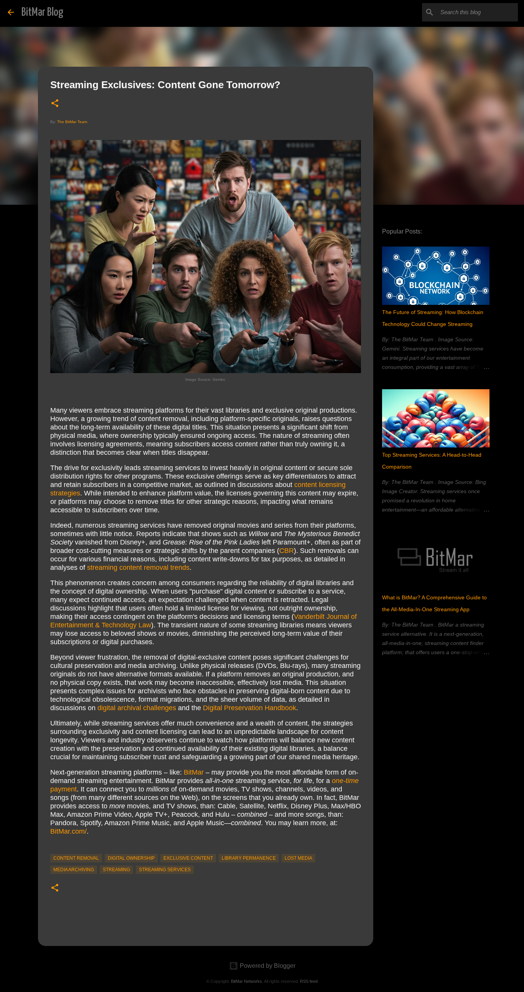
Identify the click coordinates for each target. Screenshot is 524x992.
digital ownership (131, 858)
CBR (286, 550)
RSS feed (309, 981)
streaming (116, 869)
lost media (298, 858)
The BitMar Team (72, 122)
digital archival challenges (136, 708)
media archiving (73, 869)
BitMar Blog (42, 12)
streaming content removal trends (138, 567)
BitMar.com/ (68, 831)
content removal (76, 858)
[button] (54, 104)
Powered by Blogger (266, 965)
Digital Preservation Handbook (249, 708)
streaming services (165, 869)
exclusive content (188, 858)
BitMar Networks (246, 981)
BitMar (194, 772)
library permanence (249, 858)
